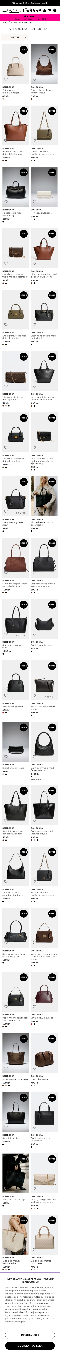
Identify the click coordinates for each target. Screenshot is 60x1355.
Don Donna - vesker (21, 22)
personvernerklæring (16, 1318)
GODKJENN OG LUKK (30, 1345)
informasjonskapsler (15, 1321)
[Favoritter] (50, 10)
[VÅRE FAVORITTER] (15, 37)
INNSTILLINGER (30, 1335)
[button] (45, 10)
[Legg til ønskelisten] (5, 79)
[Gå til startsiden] (30, 10)
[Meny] (5, 10)
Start (5, 22)
